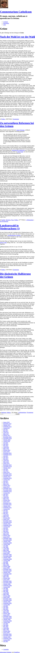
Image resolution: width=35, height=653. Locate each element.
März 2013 (6, 484)
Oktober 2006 (6, 584)
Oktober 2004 (6, 619)
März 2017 (6, 434)
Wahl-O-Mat (3, 242)
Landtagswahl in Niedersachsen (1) (10, 227)
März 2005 (6, 612)
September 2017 (7, 426)
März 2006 (6, 594)
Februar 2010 (6, 535)
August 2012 (6, 493)
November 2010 (7, 522)
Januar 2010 (6, 537)
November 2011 (7, 504)
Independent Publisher (5, 652)
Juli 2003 (5, 641)
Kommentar (16, 119)
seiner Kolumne (21, 130)
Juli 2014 (5, 469)
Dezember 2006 (7, 581)
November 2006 (7, 582)
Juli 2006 (5, 588)
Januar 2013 (6, 487)
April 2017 (6, 432)
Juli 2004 (5, 623)
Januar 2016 (6, 451)
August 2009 (6, 544)
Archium (5, 21)
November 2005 (7, 600)
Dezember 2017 (7, 423)
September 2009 (7, 543)
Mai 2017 (5, 431)
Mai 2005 (5, 609)
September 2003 (7, 638)
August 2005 (6, 604)
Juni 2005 (5, 607)
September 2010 (7, 525)
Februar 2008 (6, 566)
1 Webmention (29, 220)
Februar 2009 (6, 551)
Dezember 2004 (7, 616)
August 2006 (6, 587)
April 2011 (6, 515)
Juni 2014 (5, 470)
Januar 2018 (6, 422)
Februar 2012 (6, 500)
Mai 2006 (5, 591)
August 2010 (6, 526)
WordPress (17, 652)
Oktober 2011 (6, 506)
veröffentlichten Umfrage (14, 235)
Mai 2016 (5, 445)
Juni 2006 (5, 590)
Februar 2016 (6, 450)
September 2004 (7, 621)
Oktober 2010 (6, 523)
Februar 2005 (6, 613)
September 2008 (7, 559)
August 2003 (6, 640)
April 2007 (6, 575)
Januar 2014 (6, 472)
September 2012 (7, 491)
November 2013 (7, 475)
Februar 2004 (6, 631)
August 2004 (6, 622)
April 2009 (6, 548)
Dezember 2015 (7, 453)
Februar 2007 (6, 578)
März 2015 (6, 462)
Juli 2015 (5, 456)
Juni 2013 (5, 482)
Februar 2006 (6, 596)
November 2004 (7, 618)
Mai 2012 (5, 495)
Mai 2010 (5, 531)
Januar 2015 (6, 463)
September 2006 (7, 585)
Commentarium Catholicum (16, 11)
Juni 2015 (5, 457)
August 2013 (6, 479)
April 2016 (6, 447)
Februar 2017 (6, 435)
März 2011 (6, 516)
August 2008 (6, 560)
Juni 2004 (5, 625)
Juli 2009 (5, 545)
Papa (12, 220)
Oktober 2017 (6, 425)
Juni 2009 (5, 547)
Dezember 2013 (7, 473)
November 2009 (7, 540)
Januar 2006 (6, 597)
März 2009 (6, 550)
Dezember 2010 (7, 520)
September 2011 (7, 507)
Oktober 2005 (6, 601)
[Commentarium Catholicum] (4, 7)
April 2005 (6, 610)
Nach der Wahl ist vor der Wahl (17, 36)
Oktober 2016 (6, 440)
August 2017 (6, 428)
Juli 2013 (5, 481)
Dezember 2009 (7, 538)
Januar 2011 (6, 519)
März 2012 (6, 498)
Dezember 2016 (7, 437)
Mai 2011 (5, 513)
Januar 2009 (6, 553)
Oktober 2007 (6, 572)
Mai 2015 (5, 459)
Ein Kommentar (4, 221)
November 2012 (7, 490)
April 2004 (6, 628)
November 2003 (7, 635)
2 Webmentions (22, 412)
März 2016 (6, 448)
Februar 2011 (6, 518)
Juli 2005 (5, 606)
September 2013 (7, 478)
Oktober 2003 (6, 637)
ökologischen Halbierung (18, 150)
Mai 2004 (5, 626)
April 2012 (6, 497)
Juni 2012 (5, 494)
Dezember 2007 (7, 569)
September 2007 (7, 573)
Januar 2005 (6, 615)
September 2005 (7, 603)
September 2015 (7, 454)
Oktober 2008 (6, 557)
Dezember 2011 (7, 503)
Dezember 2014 (7, 465)
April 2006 (6, 593)
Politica (3, 119)
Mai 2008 (5, 563)
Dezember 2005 (7, 598)
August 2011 (6, 509)
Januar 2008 (6, 568)
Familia (3, 220)
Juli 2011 (5, 510)
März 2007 (6, 576)
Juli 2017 (5, 429)
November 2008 (7, 556)
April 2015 (6, 460)
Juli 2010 (5, 528)
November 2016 (7, 438)
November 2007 (7, 571)
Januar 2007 (6, 579)
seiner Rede (20, 151)
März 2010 (6, 534)
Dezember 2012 (7, 488)
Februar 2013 (6, 485)
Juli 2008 (5, 562)
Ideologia (8, 220)
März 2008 (6, 565)
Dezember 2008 (7, 554)
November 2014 (7, 466)
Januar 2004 (6, 632)
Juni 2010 (5, 529)
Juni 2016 (5, 444)
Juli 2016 (5, 443)
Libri (4, 24)
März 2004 (6, 629)
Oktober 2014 (6, 468)
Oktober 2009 (6, 541)
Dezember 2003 (7, 634)
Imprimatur (6, 23)
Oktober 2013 (6, 476)
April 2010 (6, 532)
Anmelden (6, 649)
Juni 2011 (5, 512)
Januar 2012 (6, 501)
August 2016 (6, 441)
